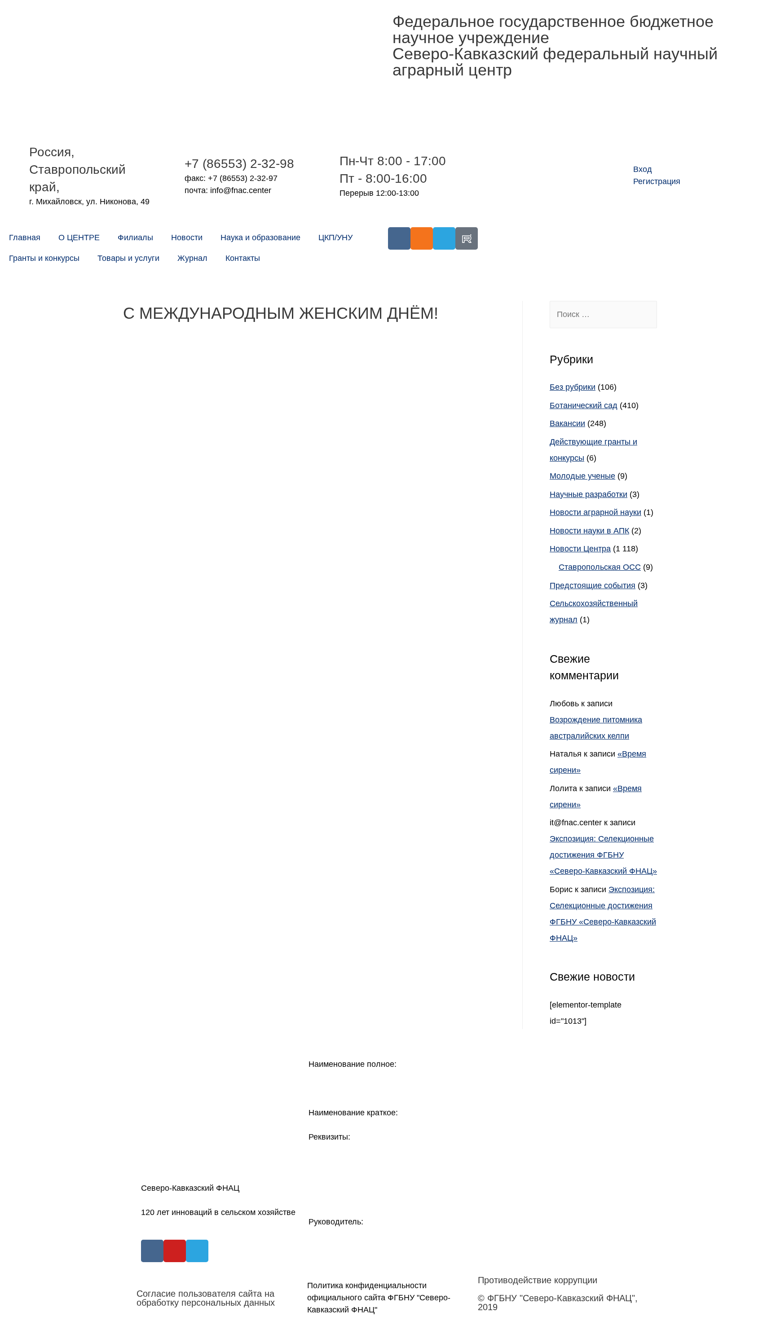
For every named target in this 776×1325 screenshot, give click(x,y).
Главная (24, 237)
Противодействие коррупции (537, 1280)
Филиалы (135, 237)
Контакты (242, 258)
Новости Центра (580, 548)
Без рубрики (572, 387)
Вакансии (567, 423)
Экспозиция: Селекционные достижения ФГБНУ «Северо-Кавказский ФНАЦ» (603, 855)
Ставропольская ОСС (600, 567)
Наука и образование (260, 237)
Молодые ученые (582, 475)
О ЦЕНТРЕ (79, 237)
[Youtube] (174, 1251)
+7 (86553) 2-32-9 (236, 164)
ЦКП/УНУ (335, 237)
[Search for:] (603, 314)
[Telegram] (444, 238)
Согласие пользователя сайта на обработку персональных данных (206, 1298)
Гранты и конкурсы (44, 258)
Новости (187, 237)
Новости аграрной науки (595, 512)
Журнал (192, 258)
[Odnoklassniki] (421, 238)
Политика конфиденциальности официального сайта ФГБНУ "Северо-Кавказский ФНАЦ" (378, 1297)
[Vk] (399, 238)
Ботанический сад (583, 405)
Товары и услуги (128, 258)
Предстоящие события (592, 585)
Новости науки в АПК (589, 530)
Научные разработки (588, 494)
